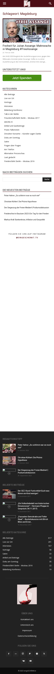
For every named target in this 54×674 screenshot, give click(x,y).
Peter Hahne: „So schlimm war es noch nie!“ (22, 195)
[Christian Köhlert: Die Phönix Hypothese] (9, 460)
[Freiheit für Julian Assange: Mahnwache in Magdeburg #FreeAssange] (27, 30)
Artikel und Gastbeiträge (14, 126)
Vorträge (8, 102)
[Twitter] (44, 653)
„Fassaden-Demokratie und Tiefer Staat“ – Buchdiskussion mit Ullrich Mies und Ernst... (33, 519)
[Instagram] (22, 653)
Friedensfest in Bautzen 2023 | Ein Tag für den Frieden (26, 214)
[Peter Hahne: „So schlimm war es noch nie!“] (9, 448)
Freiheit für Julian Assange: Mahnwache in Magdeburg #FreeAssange (27, 47)
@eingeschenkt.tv (27, 237)
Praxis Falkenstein (11, 130)
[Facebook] (8, 653)
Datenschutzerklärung (27, 636)
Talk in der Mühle (11, 114)
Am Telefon (9, 149)
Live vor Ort (9, 98)
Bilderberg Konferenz (13, 110)
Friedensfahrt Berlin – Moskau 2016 (19, 161)
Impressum (27, 630)
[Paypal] (30, 653)
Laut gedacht (9, 157)
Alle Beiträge (9, 94)
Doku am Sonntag (12, 137)
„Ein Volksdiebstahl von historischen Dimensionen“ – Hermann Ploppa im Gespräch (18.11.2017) (33, 506)
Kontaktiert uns (27, 619)
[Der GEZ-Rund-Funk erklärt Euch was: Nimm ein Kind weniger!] (9, 494)
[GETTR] (15, 653)
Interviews (8, 106)
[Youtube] (30, 661)
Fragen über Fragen (12, 145)
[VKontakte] (23, 661)
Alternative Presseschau (14, 153)
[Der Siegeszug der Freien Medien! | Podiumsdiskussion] (9, 473)
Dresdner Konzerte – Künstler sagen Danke (22, 133)
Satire (6, 141)
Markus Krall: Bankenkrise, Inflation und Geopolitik (24, 220)
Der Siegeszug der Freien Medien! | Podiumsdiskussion (26, 208)
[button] (4, 3)
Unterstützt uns (27, 625)
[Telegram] (37, 653)
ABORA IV (8, 122)
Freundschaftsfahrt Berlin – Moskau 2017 (21, 118)
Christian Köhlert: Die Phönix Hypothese (20, 201)
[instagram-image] (13, 253)
